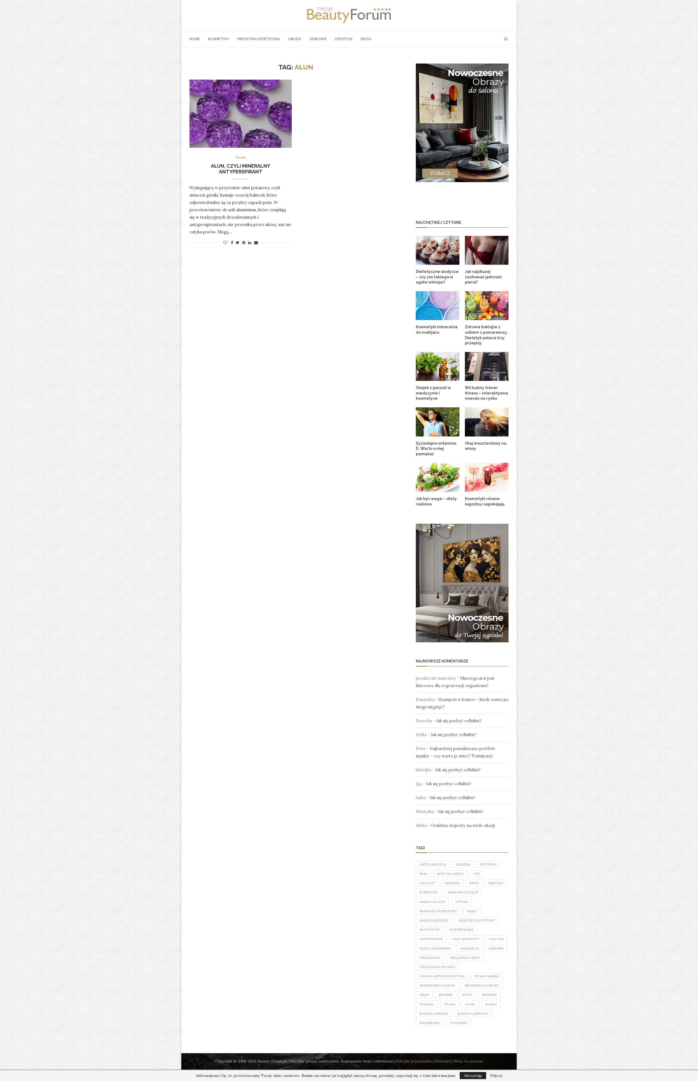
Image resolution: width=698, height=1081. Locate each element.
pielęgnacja (429, 958)
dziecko (495, 883)
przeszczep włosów (437, 985)
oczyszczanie (461, 930)
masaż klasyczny (434, 920)
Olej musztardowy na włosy (485, 446)
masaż (472, 911)
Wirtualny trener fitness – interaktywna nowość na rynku (486, 393)
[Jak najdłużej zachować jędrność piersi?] (487, 250)
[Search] (506, 39)
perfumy (496, 948)
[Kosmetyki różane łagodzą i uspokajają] (487, 477)
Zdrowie (318, 39)
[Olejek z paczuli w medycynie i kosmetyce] (437, 366)
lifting (461, 902)
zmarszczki (429, 1023)
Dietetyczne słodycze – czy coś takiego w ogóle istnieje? (437, 276)
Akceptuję (473, 1075)
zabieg (491, 1004)
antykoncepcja (432, 864)
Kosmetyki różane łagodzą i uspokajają (484, 501)
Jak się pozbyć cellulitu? (459, 720)
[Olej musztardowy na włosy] (487, 421)
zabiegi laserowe (472, 1014)
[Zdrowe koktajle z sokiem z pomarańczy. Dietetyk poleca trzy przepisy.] (487, 305)
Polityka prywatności (414, 1061)
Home (194, 39)
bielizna (463, 864)
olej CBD (496, 939)
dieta (474, 883)
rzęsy (424, 995)
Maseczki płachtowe (476, 920)
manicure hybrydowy (438, 911)
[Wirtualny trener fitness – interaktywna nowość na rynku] (487, 366)
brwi (423, 874)
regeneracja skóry (482, 985)
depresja (452, 883)
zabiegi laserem (433, 1014)
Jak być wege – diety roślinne (436, 501)
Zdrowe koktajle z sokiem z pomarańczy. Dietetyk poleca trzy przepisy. (486, 335)
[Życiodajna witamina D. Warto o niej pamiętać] (437, 421)
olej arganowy (465, 939)
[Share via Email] (256, 242)
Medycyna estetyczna (258, 39)
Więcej (496, 1075)
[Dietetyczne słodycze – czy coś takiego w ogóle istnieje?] (437, 250)
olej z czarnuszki (435, 948)
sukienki (489, 995)
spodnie (446, 995)
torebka (426, 1004)
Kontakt (442, 1061)
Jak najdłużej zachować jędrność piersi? (483, 276)
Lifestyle (344, 39)
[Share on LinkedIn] (249, 242)
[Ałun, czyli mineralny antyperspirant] (240, 114)
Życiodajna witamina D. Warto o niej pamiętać (436, 448)
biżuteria (488, 864)
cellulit (427, 883)
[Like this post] (225, 242)
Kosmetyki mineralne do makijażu (437, 330)
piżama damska (486, 976)
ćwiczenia (458, 1023)
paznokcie (470, 948)
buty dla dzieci (450, 874)
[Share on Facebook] (232, 242)
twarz (449, 1004)
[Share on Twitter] (237, 242)
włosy (470, 1004)
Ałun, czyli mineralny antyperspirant (240, 168)
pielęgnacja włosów (437, 967)
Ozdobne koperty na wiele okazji (463, 825)
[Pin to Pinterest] (243, 242)
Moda (366, 39)
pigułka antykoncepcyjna (442, 976)
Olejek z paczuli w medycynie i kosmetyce (433, 393)
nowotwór (429, 930)
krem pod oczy (432, 902)
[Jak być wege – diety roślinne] (437, 477)
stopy (467, 995)
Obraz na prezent (467, 1061)
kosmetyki (428, 892)
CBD (476, 874)
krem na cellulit (462, 892)
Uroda (294, 39)
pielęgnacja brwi (465, 958)
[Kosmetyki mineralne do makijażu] (437, 305)
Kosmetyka (218, 39)
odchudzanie (431, 939)
